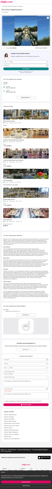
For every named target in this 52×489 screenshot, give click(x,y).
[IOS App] (44, 457)
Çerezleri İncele (26, 485)
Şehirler (42, 470)
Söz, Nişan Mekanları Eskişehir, (9, 6)
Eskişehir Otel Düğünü (9, 419)
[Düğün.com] (6, 1)
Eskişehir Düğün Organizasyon (11, 430)
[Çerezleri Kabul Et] (50, 472)
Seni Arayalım (26, 68)
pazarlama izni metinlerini (23, 401)
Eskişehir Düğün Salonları (10, 421)
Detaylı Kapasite (25, 97)
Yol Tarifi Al (25, 315)
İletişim (16, 470)
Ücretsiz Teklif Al (27, 404)
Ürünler (37, 470)
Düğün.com (3, 449)
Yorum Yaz (25, 349)
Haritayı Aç (26, 326)
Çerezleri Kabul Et (26, 482)
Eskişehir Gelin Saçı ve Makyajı (11, 434)
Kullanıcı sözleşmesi (10, 401)
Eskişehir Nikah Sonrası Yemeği (11, 425)
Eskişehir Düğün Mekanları (10, 414)
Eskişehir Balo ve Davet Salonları (12, 423)
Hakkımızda (10, 470)
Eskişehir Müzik (7, 436)
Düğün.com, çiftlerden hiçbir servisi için (26, 72)
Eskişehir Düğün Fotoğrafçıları (11, 432)
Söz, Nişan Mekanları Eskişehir (39, 449)
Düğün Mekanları (12, 449)
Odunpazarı (20, 6)
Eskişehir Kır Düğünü (9, 416)
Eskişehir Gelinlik (8, 427)
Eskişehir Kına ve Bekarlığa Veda (12, 438)
